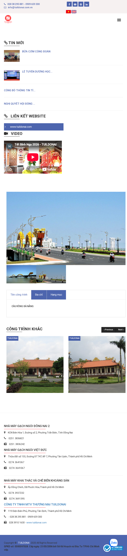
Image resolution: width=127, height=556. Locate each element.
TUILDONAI (24, 543)
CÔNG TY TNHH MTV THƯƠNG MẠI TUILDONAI (35, 504)
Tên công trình (18, 294)
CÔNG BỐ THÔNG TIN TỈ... (19, 90)
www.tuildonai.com (20, 126)
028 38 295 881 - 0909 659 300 (23, 4)
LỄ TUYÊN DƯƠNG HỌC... (37, 71)
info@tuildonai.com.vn (20, 7)
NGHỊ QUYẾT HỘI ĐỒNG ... (19, 103)
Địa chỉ (39, 294)
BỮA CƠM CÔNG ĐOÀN (36, 51)
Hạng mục (56, 294)
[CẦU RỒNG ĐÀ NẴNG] (35, 364)
